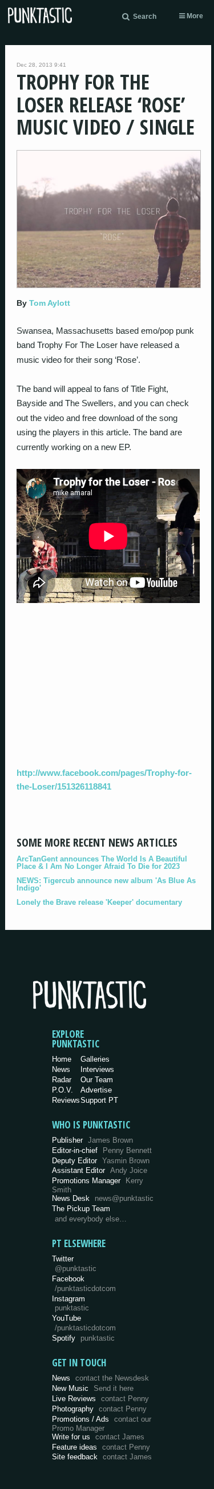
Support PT (99, 1100)
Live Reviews (100, 1398)
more (194, 16)
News (61, 1069)
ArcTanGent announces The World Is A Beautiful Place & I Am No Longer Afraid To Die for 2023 (102, 863)
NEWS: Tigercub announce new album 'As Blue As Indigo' (106, 884)
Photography (99, 1409)
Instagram (70, 1303)
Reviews (66, 1100)
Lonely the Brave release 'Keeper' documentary (99, 902)
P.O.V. (62, 1090)
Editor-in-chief (102, 1150)
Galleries (95, 1059)
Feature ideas (101, 1447)
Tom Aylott (49, 302)
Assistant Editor (99, 1170)
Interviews (97, 1069)
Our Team (96, 1079)
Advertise (96, 1090)
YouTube (84, 1323)
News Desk (103, 1198)
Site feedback (102, 1456)
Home (61, 1059)
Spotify (83, 1338)
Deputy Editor (101, 1160)
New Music (93, 1388)
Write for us (98, 1437)
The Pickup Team (81, 1208)
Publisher (92, 1140)
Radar (61, 1079)
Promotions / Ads (101, 1424)
